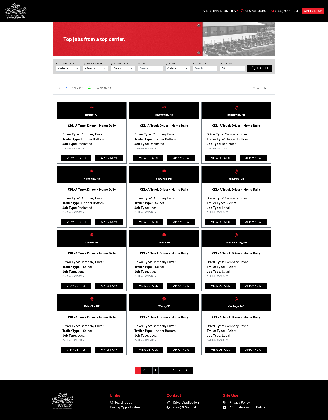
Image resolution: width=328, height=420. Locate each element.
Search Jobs (122, 402)
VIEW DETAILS (76, 158)
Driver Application (185, 402)
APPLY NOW (313, 11)
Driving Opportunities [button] (217, 11)
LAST (187, 370)
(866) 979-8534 (286, 11)
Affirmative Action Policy (247, 407)
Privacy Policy (239, 402)
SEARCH (261, 68)
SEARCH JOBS (255, 11)
